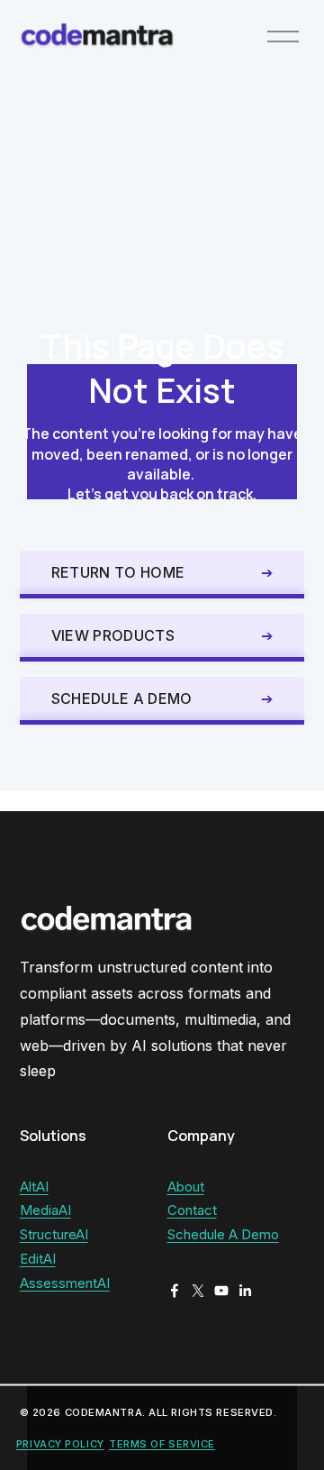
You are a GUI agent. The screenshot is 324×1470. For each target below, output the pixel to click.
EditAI (38, 1259)
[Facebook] (174, 1290)
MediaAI (45, 1210)
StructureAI (54, 1235)
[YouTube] (221, 1290)
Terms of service (162, 1444)
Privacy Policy (60, 1444)
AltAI (34, 1187)
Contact (192, 1210)
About (185, 1187)
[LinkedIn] (245, 1290)
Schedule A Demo (122, 698)
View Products (113, 635)
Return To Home (117, 572)
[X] (198, 1290)
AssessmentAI (65, 1283)
